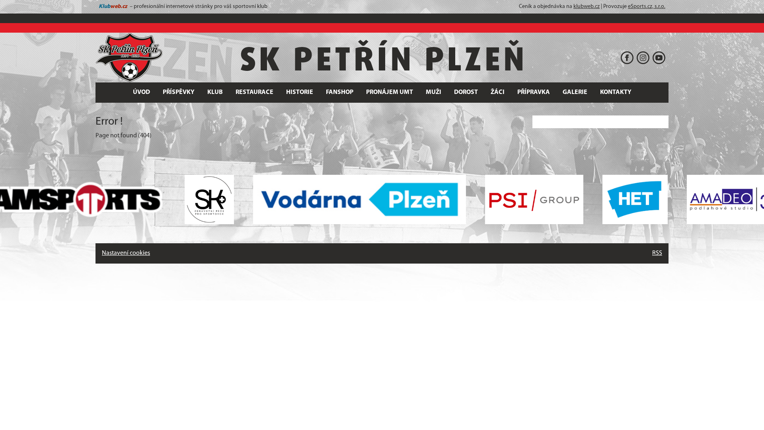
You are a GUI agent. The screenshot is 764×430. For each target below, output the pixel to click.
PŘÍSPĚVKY (179, 92)
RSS (657, 253)
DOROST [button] (466, 92)
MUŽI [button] (433, 92)
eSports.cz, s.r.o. (646, 7)
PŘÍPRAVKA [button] (533, 92)
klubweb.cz (586, 7)
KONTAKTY (615, 92)
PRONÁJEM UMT (389, 92)
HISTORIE (299, 92)
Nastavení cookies (126, 253)
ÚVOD (141, 92)
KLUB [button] (215, 92)
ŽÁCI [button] (498, 92)
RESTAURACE (254, 92)
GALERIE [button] (575, 92)
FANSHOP (339, 92)
